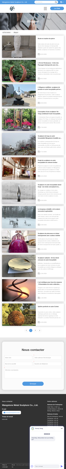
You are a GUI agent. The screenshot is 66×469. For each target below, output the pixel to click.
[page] (39, 330)
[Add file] (32, 466)
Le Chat (57, 8)
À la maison (7, 32)
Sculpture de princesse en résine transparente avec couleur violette (49, 234)
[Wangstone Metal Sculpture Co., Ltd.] (11, 8)
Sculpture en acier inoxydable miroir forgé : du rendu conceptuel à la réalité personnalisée (49, 186)
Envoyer (33, 384)
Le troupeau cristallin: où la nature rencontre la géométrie (49, 210)
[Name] (56, 2)
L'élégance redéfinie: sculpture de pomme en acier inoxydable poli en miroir (49, 88)
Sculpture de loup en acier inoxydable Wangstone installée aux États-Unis (49, 137)
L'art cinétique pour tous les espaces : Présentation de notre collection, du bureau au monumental (50, 283)
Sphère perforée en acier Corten (48, 306)
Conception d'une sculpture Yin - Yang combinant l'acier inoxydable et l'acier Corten (50, 113)
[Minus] (62, 428)
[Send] (61, 466)
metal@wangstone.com (13, 412)
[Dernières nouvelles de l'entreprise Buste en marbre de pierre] (19, 57)
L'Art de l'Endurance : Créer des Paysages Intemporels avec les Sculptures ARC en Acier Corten (48, 64)
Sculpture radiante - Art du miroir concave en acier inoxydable (48, 259)
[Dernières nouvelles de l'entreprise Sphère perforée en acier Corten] (19, 325)
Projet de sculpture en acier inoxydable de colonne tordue (47, 161)
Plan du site (13, 465)
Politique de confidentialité (5, 465)
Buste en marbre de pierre (46, 38)
